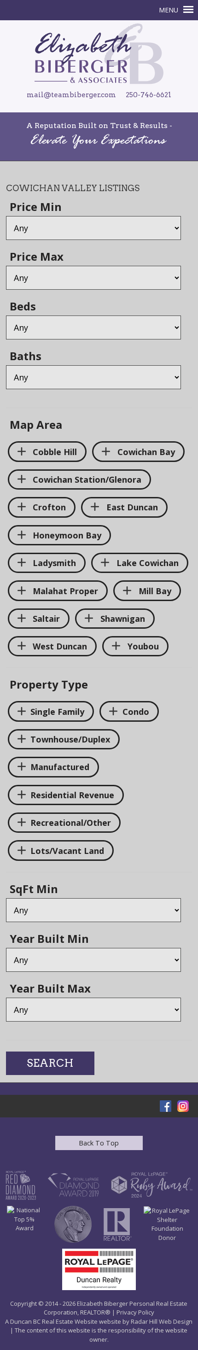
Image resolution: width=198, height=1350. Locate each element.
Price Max (37, 257)
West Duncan (58, 646)
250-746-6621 (148, 95)
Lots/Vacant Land (67, 850)
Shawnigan (121, 618)
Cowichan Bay (145, 451)
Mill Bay (153, 590)
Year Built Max (50, 989)
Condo (135, 711)
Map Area (36, 425)
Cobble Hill (53, 451)
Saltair (45, 618)
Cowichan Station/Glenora (85, 479)
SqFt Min (34, 889)
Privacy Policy (135, 1312)
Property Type (49, 685)
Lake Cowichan (146, 562)
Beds (23, 307)
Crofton (48, 507)
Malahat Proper (64, 590)
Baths (25, 357)
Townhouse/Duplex (70, 739)
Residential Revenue (72, 795)
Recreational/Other (70, 822)
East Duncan (131, 507)
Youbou (142, 646)
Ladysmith (53, 562)
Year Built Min (49, 939)
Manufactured (59, 766)
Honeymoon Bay (65, 535)
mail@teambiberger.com (71, 95)
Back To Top (99, 1143)
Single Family (57, 711)
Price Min (36, 207)
